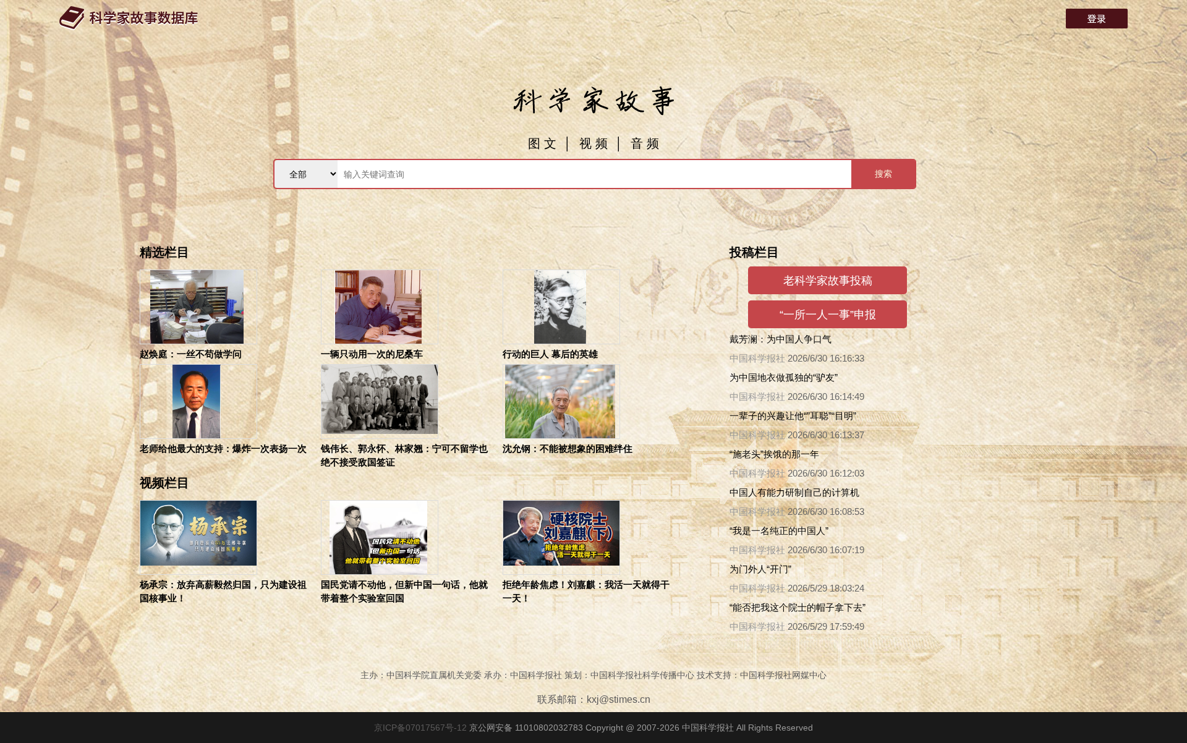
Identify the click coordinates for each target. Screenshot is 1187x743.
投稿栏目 (754, 252)
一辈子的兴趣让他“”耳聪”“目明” (793, 415)
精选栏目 (164, 252)
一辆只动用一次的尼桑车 (372, 354)
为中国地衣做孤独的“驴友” (784, 377)
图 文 (542, 143)
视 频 (593, 143)
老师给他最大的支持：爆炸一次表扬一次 (223, 448)
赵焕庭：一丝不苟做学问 (191, 354)
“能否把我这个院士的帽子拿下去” (798, 607)
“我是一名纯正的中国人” (779, 530)
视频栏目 (164, 483)
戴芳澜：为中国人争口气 (781, 339)
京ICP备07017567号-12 (421, 727)
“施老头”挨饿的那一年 (774, 454)
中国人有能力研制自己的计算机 (794, 492)
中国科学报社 (757, 358)
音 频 (645, 143)
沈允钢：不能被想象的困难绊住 (567, 448)
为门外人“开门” (760, 569)
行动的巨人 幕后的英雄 (550, 354)
